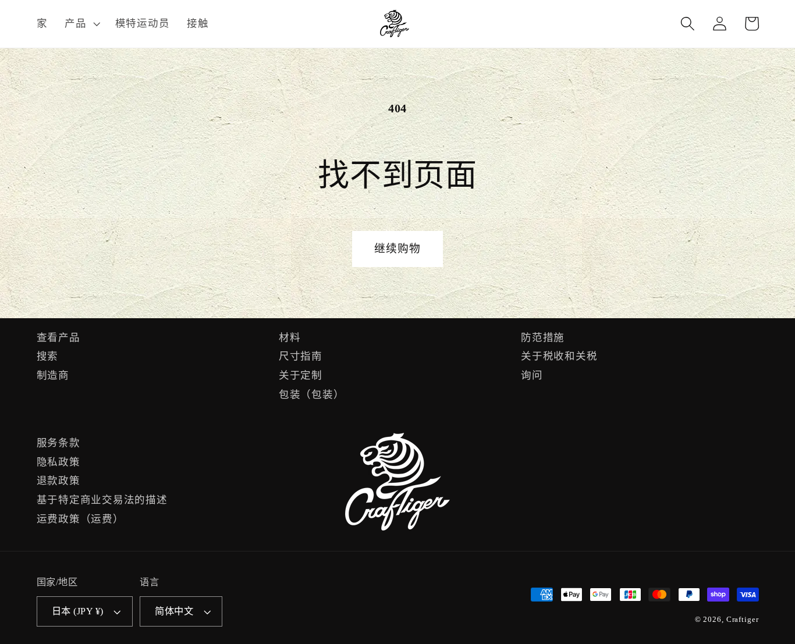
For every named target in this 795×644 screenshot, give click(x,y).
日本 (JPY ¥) (78, 611)
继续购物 (397, 249)
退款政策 (58, 480)
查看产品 (58, 337)
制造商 (53, 375)
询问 (532, 375)
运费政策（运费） (80, 519)
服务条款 (58, 443)
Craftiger (742, 619)
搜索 (48, 356)
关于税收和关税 (559, 356)
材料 (290, 337)
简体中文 (174, 611)
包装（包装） (312, 394)
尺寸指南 (300, 356)
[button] (81, 24)
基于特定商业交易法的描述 (102, 500)
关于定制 (300, 375)
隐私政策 (58, 462)
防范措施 (543, 337)
